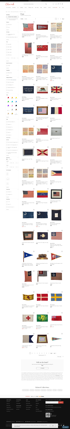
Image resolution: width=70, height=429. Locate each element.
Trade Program (18, 403)
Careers (37, 405)
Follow (42, 368)
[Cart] (62, 4)
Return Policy (8, 405)
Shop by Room (28, 409)
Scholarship (37, 409)
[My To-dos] (56, 4)
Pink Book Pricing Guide (10, 409)
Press (36, 407)
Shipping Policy (9, 407)
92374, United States (13, 79)
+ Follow (12, 16)
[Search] (46, 4)
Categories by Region (29, 405)
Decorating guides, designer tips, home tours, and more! (53, 407)
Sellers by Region (28, 407)
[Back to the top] (68, 423)
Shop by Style (28, 401)
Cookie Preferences (17, 426)
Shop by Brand (28, 403)
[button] (60, 4)
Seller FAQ (17, 409)
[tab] (12, 24)
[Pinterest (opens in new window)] (61, 425)
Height (7, 161)
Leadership (37, 403)
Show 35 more (8, 137)
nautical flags (57, 375)
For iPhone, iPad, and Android (50, 411)
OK (52, 425)
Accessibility (8, 411)
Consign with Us (18, 407)
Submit (60, 402)
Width (7, 165)
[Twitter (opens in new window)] (63, 425)
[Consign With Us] (58, 4)
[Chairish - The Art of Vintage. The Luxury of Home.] (10, 4)
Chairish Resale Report (39, 411)
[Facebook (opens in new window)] (58, 425)
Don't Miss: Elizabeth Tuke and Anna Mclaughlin (35, 0)
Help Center (8, 401)
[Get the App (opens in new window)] (48, 415)
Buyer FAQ (17, 401)
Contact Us (8, 403)
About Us (37, 401)
